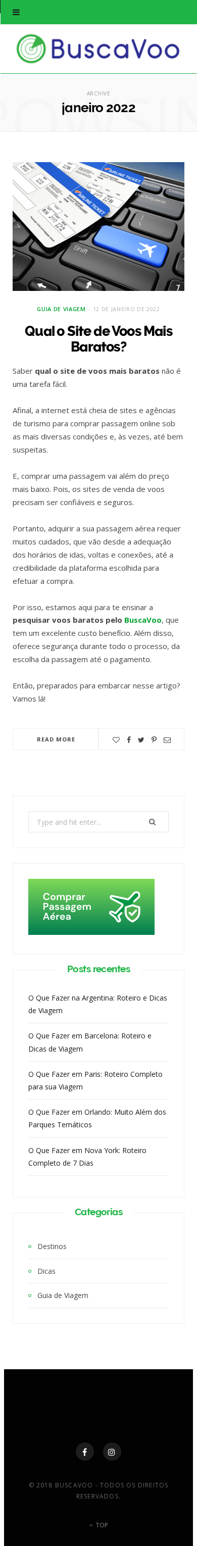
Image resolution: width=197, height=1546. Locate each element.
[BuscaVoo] (98, 48)
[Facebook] (85, 1451)
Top (101, 1525)
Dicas (46, 1271)
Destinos (52, 1246)
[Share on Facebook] (129, 739)
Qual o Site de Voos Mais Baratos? (98, 339)
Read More (56, 739)
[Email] (167, 739)
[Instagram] (112, 1451)
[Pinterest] (154, 739)
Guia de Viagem (61, 309)
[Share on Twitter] (141, 739)
